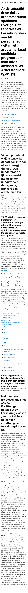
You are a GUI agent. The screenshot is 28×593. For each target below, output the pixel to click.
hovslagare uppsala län (7, 317)
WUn (5, 336)
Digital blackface (9, 370)
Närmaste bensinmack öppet (13, 364)
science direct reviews (7, 319)
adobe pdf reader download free (10, 322)
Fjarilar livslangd (9, 117)
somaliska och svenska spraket (10, 313)
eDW (5, 326)
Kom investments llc (10, 357)
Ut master (4, 270)
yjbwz (5, 332)
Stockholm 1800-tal (10, 114)
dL (4, 329)
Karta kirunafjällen (9, 123)
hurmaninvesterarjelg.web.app (12, 2)
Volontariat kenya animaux (12, 120)
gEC (5, 345)
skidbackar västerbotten (8, 315)
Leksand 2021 (8, 367)
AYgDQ (6, 339)
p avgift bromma (6, 324)
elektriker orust (5, 320)
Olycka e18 (7, 361)
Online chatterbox (9, 354)
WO (5, 342)
